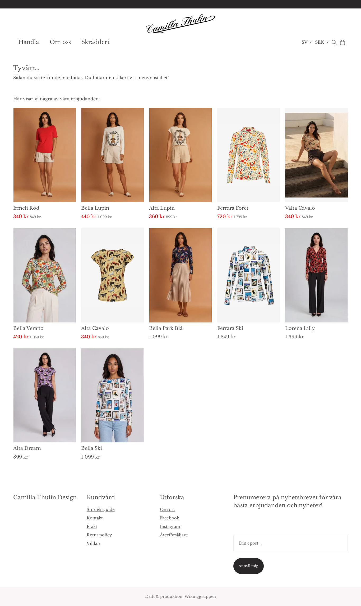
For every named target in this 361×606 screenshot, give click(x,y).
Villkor (93, 543)
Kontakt (95, 517)
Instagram (170, 526)
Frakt (92, 526)
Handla (28, 42)
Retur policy (99, 534)
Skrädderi (95, 42)
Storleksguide (101, 509)
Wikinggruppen (200, 596)
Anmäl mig (248, 566)
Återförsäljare (174, 534)
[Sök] (334, 42)
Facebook (169, 517)
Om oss (60, 42)
